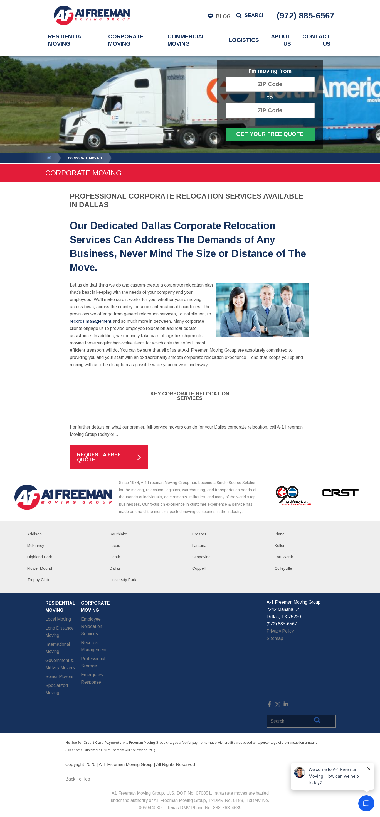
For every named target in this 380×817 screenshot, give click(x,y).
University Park (123, 580)
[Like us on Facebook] (269, 705)
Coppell (199, 568)
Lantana (199, 545)
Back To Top (77, 779)
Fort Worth (284, 557)
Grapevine (201, 557)
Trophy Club (38, 580)
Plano (280, 534)
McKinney (35, 545)
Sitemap (275, 638)
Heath (115, 557)
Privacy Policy (280, 631)
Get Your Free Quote (270, 134)
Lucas (115, 545)
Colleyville (283, 568)
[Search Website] (317, 721)
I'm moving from (270, 71)
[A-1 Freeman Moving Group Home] (91, 15)
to (270, 97)
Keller (280, 545)
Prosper (199, 534)
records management (91, 321)
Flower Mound (39, 568)
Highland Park (39, 557)
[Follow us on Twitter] (277, 705)
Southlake (118, 534)
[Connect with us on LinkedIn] (286, 705)
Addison (34, 534)
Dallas (115, 568)
